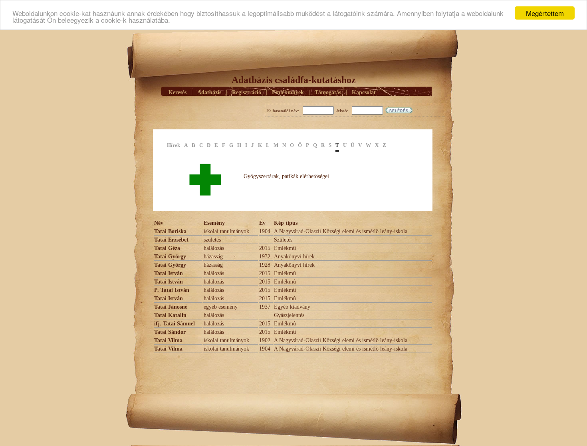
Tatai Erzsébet (171, 240)
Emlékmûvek (288, 92)
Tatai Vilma (168, 340)
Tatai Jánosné (170, 307)
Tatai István (168, 273)
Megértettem (545, 13)
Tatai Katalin (170, 315)
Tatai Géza (167, 248)
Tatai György (170, 257)
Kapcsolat (364, 92)
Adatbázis (209, 92)
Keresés (177, 92)
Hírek (173, 145)
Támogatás (328, 92)
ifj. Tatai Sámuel (174, 324)
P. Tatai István (171, 290)
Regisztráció (246, 92)
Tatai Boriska (170, 231)
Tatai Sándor (170, 332)
